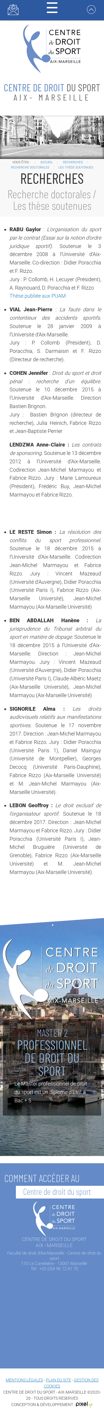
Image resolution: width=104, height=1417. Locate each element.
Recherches (73, 162)
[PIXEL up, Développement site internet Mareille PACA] (84, 1404)
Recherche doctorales (30, 167)
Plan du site (58, 1380)
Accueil (46, 162)
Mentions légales (24, 1380)
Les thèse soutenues (75, 167)
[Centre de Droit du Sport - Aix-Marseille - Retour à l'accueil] (52, 48)
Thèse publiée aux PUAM (38, 296)
